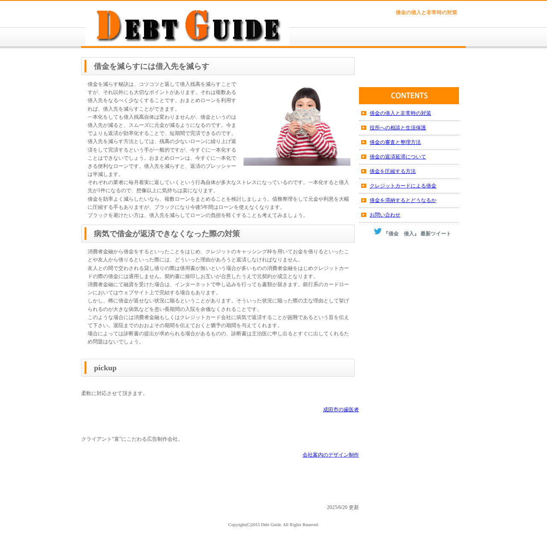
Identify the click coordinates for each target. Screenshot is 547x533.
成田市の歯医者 (341, 410)
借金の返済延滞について (398, 157)
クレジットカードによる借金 (403, 186)
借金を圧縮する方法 (393, 171)
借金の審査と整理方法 (395, 142)
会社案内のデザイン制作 (331, 455)
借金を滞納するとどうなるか (403, 200)
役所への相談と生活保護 (398, 128)
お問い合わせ (385, 215)
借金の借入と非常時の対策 (400, 113)
